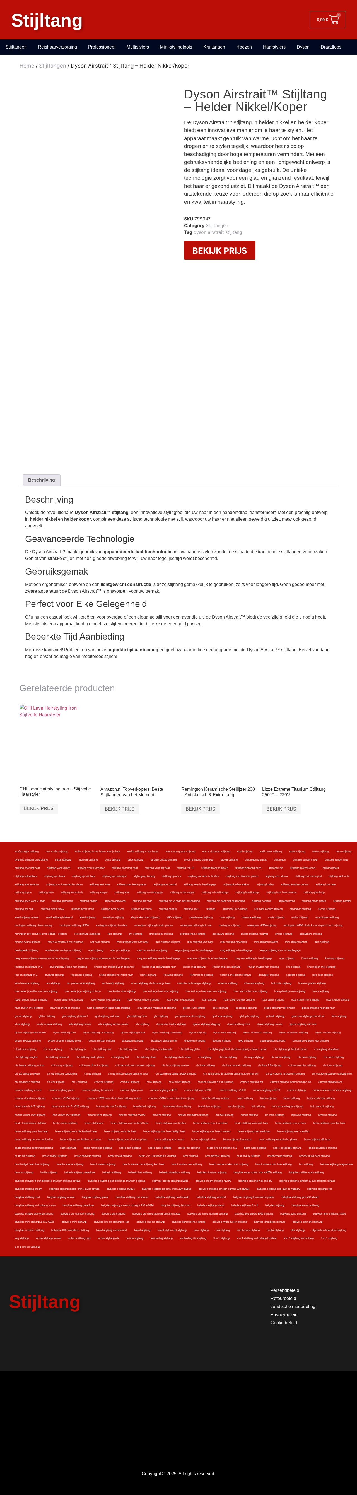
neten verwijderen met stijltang (65, 942)
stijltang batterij (168, 909)
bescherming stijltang (279, 1156)
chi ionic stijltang (332, 1065)
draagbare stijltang (132, 1040)
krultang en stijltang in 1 (28, 966)
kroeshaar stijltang (81, 975)
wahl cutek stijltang (271, 851)
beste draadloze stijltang (323, 1148)
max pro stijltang (120, 950)
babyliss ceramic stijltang (29, 1230)
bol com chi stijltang (322, 1106)
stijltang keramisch (72, 892)
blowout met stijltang (100, 1115)
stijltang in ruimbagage (150, 892)
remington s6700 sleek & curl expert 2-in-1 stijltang (313, 925)
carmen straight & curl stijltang (215, 1082)
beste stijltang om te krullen (293, 1131)
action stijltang (135, 1238)
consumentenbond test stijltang (311, 1040)
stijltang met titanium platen (242, 876)
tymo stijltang (343, 851)
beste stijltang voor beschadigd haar (164, 1131)
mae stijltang (286, 958)
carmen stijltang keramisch (97, 1090)
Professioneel (101, 47)
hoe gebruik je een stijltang (289, 991)
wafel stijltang (297, 851)
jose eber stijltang (322, 975)
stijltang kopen (23, 892)
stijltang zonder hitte (336, 859)
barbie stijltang (48, 1172)
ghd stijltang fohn (137, 1016)
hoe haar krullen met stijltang (250, 991)
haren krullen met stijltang (105, 999)
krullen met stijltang (194, 966)
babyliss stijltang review (61, 1197)
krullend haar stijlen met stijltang (68, 966)
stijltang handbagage (247, 892)
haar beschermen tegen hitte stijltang (108, 1007)
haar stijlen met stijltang (305, 999)
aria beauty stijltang (248, 1230)
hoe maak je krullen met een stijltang (36, 991)
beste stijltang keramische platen (278, 1139)
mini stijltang (322, 942)
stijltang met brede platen (131, 884)
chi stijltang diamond (57, 1057)
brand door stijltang (209, 1106)
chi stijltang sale (102, 1049)
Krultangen (214, 47)
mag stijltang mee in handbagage (194, 950)
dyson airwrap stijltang (28, 1040)
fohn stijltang (339, 1016)
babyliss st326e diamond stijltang (34, 1213)
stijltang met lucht (339, 876)
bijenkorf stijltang (301, 1115)
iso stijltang (53, 983)
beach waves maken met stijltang (228, 1164)
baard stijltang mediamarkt (111, 1230)
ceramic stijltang (129, 1082)
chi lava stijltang (205, 1065)
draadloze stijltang (194, 1040)
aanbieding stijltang (162, 1238)
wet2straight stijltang (27, 851)
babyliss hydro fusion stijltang (230, 1221)
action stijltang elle (108, 1238)
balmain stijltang (111, 1172)
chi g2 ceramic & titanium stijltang (285, 1073)
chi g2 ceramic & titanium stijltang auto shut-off (230, 1073)
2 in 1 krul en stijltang (27, 1246)
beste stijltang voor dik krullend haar (76, 1131)
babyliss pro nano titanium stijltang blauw (156, 1213)
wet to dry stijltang (56, 851)
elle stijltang (142, 1024)
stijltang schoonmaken (248, 868)
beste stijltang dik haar (317, 1139)
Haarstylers (274, 47)
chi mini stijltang (307, 1057)
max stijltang (95, 950)
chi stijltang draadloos (326, 1049)
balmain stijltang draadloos (79, 1172)
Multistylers (138, 47)
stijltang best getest (112, 909)
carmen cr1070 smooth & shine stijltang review (114, 1098)
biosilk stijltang (249, 1115)
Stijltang (47, 20)
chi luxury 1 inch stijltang (93, 1065)
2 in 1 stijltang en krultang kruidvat (257, 1238)
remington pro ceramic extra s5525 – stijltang (41, 933)
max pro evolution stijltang (152, 950)
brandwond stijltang (144, 1106)
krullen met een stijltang (226, 966)
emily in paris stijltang (49, 1024)
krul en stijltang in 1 (26, 975)
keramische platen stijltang (235, 975)
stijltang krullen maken (236, 884)
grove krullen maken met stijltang (156, 1007)
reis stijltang (115, 933)
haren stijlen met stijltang (68, 999)
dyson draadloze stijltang (257, 1032)
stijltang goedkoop (314, 892)
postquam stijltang (223, 933)
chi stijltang (204, 1057)
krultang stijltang (334, 958)
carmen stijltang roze (330, 1082)
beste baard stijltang (120, 1156)
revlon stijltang (299, 917)
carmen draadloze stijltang (30, 1098)
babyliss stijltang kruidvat (211, 1197)
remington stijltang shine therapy (33, 925)
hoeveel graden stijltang (312, 983)
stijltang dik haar (142, 901)
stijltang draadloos (115, 901)
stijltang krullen (265, 884)
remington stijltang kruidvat (111, 925)
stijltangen (280, 859)
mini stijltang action (296, 942)
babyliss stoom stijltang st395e (170, 1180)
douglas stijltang (222, 1040)
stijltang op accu (171, 876)
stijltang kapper (99, 892)
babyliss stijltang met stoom (132, 1197)
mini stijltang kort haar (200, 942)
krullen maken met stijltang (263, 966)
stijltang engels (88, 901)
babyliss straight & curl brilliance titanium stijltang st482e (48, 1180)
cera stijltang (154, 1082)
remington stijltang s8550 (74, 925)
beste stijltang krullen (203, 1139)
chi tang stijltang (53, 1049)
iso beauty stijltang (113, 983)
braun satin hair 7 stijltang (30, 1106)
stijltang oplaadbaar (26, 876)
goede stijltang (23, 1016)
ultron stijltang (320, 851)
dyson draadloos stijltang (293, 1032)
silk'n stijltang (174, 917)
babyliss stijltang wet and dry (255, 1180)
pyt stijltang (135, 933)
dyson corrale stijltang (328, 1032)
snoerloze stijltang (113, 917)
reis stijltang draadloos (87, 933)
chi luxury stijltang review (29, 1065)
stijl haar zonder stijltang (268, 909)
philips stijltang (283, 933)
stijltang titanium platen (214, 868)
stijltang (210, 909)
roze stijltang (227, 917)
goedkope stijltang (246, 1007)
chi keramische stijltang (302, 1065)
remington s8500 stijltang (261, 925)
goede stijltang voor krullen (279, 1007)
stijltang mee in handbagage (200, 884)
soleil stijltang (87, 917)
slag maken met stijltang (145, 917)
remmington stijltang (327, 917)
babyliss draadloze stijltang (269, 1221)
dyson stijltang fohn (64, 1032)
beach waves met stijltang (187, 1164)
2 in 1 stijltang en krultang (299, 1238)
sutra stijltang (112, 859)
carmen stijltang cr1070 (266, 1090)
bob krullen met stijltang (66, 1115)
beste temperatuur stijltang (30, 1123)
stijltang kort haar (326, 884)
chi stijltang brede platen (90, 1057)
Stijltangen (16, 47)
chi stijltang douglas (26, 1057)
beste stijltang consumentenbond (34, 1148)
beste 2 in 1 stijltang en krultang (157, 1156)
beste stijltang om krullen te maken (80, 1139)
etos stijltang (22, 1024)
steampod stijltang (300, 909)
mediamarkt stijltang (26, 950)
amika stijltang (275, 1230)
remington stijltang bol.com (196, 925)
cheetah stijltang (103, 1082)
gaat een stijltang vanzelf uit (308, 1016)
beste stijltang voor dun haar (31, 1131)
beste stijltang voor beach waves (211, 1131)
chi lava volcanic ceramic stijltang (135, 1065)
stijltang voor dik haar (157, 868)
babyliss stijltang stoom (28, 1189)
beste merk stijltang (159, 1148)
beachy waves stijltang (70, 1164)
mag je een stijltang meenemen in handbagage (103, 958)
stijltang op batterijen (114, 876)
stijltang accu (191, 909)
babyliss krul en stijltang (151, 1221)
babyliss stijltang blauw (210, 1205)
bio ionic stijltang (274, 1115)
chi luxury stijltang (61, 1065)
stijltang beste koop (82, 909)
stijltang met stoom (277, 876)
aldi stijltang (298, 1230)
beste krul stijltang (189, 1148)
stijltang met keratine (27, 884)
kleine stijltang (148, 975)
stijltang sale (276, 868)
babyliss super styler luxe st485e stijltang (258, 1172)
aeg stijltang (22, 1238)
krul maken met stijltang (321, 966)
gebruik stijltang (275, 1016)
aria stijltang (223, 1230)
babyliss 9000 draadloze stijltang (70, 1230)
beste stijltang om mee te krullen (34, 1139)
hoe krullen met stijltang (122, 991)
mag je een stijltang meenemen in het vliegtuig (42, 958)
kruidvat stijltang (54, 975)
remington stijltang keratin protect (153, 925)
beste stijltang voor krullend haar (129, 1123)
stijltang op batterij (144, 876)
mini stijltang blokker (266, 942)
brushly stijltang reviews (216, 1098)
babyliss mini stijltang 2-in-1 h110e (34, 1221)
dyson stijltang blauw (133, 1032)
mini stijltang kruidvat (168, 942)
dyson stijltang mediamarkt (30, 1032)
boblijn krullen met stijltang (30, 1115)
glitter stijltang (47, 1016)
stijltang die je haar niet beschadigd (179, 901)
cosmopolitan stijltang (272, 1040)
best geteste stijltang (217, 1156)
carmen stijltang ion (131, 1090)
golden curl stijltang (194, 1007)
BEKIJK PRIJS (219, 251)
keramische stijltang (201, 975)
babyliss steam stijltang (305, 1205)
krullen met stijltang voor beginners (114, 966)
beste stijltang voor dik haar (120, 1131)
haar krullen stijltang (337, 999)
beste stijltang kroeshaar (237, 1139)
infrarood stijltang (254, 983)
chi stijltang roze (128, 1049)
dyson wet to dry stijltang (171, 1024)
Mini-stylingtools (176, 47)
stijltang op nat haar (83, 876)
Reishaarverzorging (57, 47)
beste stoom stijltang (65, 1123)
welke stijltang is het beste (142, 851)
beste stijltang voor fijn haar (329, 1123)
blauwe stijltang (224, 1115)
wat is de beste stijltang (216, 851)
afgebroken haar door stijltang (329, 1230)
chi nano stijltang (280, 1057)
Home (27, 66)
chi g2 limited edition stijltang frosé (128, 1073)
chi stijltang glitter (190, 1049)
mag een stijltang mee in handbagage (158, 958)
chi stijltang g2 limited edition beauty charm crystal (237, 1049)
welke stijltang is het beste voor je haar (97, 851)
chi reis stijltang (228, 1057)
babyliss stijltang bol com (175, 1205)
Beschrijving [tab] (41, 480)
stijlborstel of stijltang (235, 909)
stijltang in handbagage (215, 892)
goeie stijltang (220, 1007)
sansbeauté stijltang (201, 917)
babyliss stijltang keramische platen (253, 1197)
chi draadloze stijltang (27, 1082)
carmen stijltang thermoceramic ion (290, 1082)
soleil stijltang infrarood (59, 917)
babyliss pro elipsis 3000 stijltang (254, 1213)
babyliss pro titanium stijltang (77, 1213)
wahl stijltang (244, 851)
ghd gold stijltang (249, 1016)
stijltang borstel (342, 901)
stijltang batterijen (141, 909)
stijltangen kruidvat (256, 859)
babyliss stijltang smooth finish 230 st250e (166, 1189)
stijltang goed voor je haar (30, 901)
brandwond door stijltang (177, 1106)
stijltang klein (46, 892)
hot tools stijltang (281, 983)
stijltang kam (122, 892)
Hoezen (244, 47)
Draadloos (331, 47)
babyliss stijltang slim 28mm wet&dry (278, 1189)
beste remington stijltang (98, 1148)
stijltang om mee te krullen (203, 876)
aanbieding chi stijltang (193, 1238)
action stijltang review (48, 1238)
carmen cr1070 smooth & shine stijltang (171, 1098)
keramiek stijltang (269, 975)
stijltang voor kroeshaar (91, 868)
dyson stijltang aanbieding (167, 1032)
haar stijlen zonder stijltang (239, 999)
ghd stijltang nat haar (107, 1016)
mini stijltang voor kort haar (132, 942)
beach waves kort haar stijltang (273, 1164)
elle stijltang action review (113, 1024)
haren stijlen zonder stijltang (31, 999)
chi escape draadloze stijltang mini (332, 1073)
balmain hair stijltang (140, 1172)
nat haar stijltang (100, 942)
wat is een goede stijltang (180, 851)
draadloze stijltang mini (164, 1040)
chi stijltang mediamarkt (159, 1049)
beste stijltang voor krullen (171, 1123)
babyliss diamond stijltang (307, 1221)
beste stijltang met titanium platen (127, 1139)
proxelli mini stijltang (161, 933)
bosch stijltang (236, 1106)
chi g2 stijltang (92, 1073)
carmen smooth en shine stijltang (332, 1090)
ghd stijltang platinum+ (75, 1016)
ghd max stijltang (222, 1016)
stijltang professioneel (302, 868)
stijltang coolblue (261, 901)
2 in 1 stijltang (329, 1238)
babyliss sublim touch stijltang (306, 1172)
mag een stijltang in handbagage (253, 958)
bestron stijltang (327, 1115)
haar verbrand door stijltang (143, 999)
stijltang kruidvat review (294, 884)
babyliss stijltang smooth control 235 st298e (224, 1189)
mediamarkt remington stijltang (63, 950)
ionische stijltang (227, 983)
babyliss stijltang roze (319, 1189)
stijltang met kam (100, 884)
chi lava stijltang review (175, 1065)
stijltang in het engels (182, 892)
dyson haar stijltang (224, 1032)
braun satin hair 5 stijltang (111, 1106)
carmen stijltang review (28, 1090)
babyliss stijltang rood (27, 1197)
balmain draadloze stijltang (174, 1172)
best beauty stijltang (248, 1156)
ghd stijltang (161, 1016)
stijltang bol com (24, 909)
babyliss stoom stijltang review (213, 1180)
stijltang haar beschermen (281, 892)
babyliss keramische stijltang (188, 1221)
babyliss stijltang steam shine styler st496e (74, 1189)
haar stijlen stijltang (273, 999)
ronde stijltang (276, 917)
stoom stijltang (229, 859)
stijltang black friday (52, 909)
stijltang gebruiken (62, 901)
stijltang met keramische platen (64, 884)
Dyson (303, 47)
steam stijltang (326, 909)
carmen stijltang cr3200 (197, 1090)
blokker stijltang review (132, 1115)
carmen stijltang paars (61, 1090)
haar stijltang (209, 999)
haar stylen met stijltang (180, 999)
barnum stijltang (24, 1172)
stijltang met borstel (165, 884)
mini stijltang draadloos (233, 942)
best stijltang (190, 1156)
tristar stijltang (63, 859)
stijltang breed (287, 901)
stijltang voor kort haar (125, 868)
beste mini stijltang (130, 1148)
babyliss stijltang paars (95, 1197)
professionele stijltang (192, 933)
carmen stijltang (296, 1090)
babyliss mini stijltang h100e (329, 1213)
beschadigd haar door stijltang (32, 1164)
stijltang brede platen (314, 901)
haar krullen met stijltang (29, 1007)
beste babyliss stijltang (87, 1156)
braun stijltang (292, 1098)
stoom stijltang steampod (198, 859)
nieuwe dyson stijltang (27, 942)
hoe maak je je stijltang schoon (83, 991)
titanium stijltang (88, 859)
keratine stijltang (173, 975)
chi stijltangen (78, 1049)
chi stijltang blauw (146, 1057)
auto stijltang (201, 1230)
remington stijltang (229, 925)
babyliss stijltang (274, 1205)
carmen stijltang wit (251, 1082)
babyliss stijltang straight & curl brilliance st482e (307, 1180)
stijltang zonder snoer (305, 859)
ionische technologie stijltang (194, 983)
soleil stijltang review (27, 917)
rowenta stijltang (251, 917)
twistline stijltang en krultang (31, 859)
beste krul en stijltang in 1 (222, 1148)
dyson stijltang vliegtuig (206, 1024)
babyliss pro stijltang (113, 1213)
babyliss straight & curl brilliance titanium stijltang (116, 1180)
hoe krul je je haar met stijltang (160, 991)
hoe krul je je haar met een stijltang (206, 991)
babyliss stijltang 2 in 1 (244, 1205)
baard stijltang (142, 1230)
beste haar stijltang (255, 1148)
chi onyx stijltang (254, 1057)
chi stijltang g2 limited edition (290, 1049)
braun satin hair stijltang (321, 1098)
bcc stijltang (306, 1164)
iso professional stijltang (81, 983)
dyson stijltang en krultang (98, 1032)
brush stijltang (245, 1098)
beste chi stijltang (25, 1156)
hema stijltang (321, 991)
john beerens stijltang (27, 983)
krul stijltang (293, 966)
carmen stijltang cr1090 (232, 1090)
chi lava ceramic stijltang (236, 1065)
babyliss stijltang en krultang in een (35, 1205)
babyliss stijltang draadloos (78, 1205)
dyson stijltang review (269, 1024)
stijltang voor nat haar (27, 868)
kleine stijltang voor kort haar (116, 975)
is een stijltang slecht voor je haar (150, 983)
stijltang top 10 (185, 868)
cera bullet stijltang (179, 1082)
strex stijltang (135, 859)
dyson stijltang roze (238, 1024)
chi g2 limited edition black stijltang (176, 1073)
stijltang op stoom (54, 876)
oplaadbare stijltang (311, 933)
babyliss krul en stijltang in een (111, 1221)
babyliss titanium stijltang (211, 1172)
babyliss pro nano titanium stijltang (207, 1213)
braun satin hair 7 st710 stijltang (70, 1106)
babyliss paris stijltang (293, 1213)
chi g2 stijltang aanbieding (62, 1073)
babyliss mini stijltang (74, 1221)
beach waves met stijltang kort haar (143, 1164)
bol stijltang (258, 1106)
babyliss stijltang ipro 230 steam (300, 1197)
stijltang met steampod (308, 876)
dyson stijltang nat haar (303, 1024)
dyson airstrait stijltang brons (64, 1040)
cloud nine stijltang (25, 1049)
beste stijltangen (94, 1123)
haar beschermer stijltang (65, 1007)
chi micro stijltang (334, 1057)
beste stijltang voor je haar (290, 1123)
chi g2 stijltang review (27, 1073)
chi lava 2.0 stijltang (269, 1065)
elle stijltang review (80, 1024)
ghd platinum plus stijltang (190, 1016)
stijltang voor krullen (58, 868)
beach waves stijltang (102, 1164)
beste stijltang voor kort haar (251, 1123)
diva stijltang (245, 1040)
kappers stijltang (295, 975)
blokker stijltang (162, 1115)
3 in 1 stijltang (221, 1238)
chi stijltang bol (120, 1057)
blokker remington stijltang (193, 1115)
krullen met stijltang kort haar (159, 966)
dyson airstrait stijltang (218, 232)
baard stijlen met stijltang (172, 1230)
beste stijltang (68, 1148)
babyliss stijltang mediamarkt (172, 1197)
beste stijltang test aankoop (254, 1131)
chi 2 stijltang (79, 1082)
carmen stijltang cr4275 (163, 1090)
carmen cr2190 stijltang (65, 1098)
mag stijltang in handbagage (236, 950)
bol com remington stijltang (287, 1106)
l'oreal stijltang (309, 958)
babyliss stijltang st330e (121, 1189)
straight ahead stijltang (164, 859)
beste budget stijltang (54, 1156)
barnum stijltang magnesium (336, 1164)
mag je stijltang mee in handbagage (280, 950)
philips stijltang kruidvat (254, 933)
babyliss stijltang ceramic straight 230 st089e (127, 1205)
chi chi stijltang (55, 1082)
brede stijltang (268, 1098)
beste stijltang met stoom (169, 1139)
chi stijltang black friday (177, 1057)
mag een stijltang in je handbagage (207, 958)
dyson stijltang (197, 1032)
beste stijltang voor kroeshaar (210, 1123)
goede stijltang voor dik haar (318, 1007)
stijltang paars (331, 868)
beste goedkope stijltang (287, 1148)
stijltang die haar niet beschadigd (226, 901)
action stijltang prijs (79, 1238)
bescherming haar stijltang (314, 1156)
